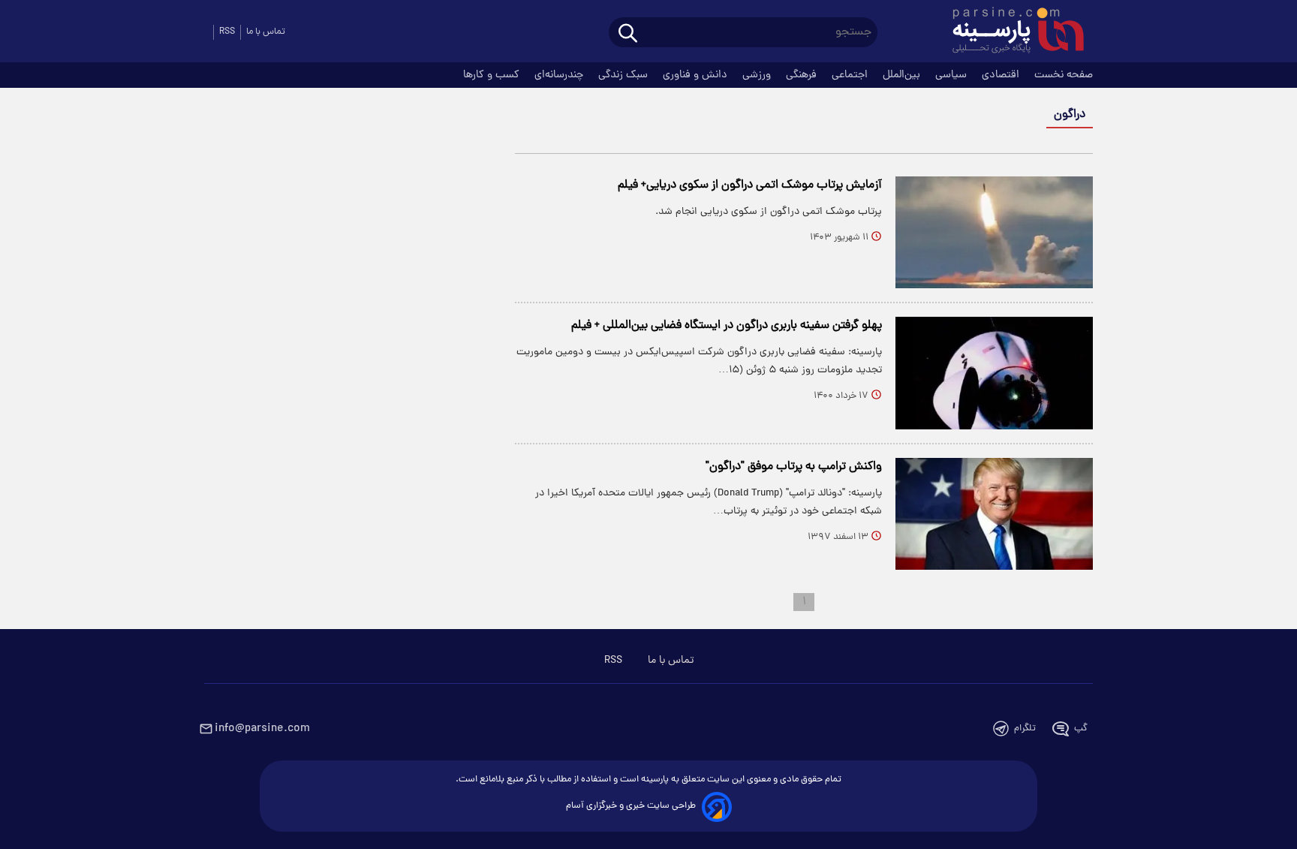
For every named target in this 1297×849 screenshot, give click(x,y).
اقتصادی (1002, 75)
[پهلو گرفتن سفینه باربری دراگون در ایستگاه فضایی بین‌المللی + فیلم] (994, 373)
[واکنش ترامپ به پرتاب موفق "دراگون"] (994, 514)
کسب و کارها (492, 75)
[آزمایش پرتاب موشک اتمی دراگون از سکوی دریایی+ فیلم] (994, 232)
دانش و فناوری (696, 75)
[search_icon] (627, 34)
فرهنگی (803, 75)
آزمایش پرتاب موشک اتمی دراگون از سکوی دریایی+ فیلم (750, 185)
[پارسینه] (1010, 32)
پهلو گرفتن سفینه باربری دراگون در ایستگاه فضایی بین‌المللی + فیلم (726, 326)
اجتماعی (851, 75)
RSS (227, 32)
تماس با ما (265, 32)
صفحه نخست (1063, 75)
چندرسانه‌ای (560, 75)
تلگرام (1025, 728)
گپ (1081, 728)
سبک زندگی (624, 75)
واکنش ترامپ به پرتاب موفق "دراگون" (794, 467)
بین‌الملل (903, 75)
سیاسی (952, 75)
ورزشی (758, 75)
